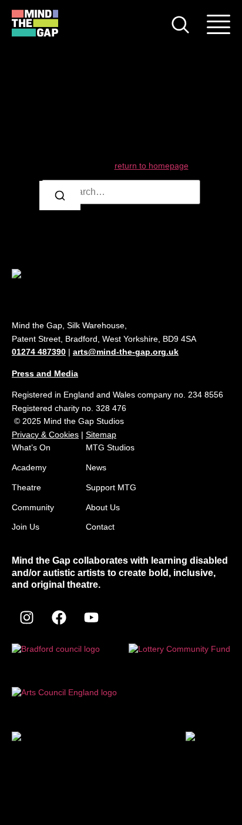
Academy (29, 467)
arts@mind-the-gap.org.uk (126, 351)
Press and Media (45, 373)
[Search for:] (121, 192)
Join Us (25, 526)
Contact (100, 526)
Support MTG (111, 487)
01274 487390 (39, 351)
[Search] (59, 195)
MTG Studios (110, 447)
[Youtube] (91, 617)
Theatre (26, 487)
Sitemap (101, 434)
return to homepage (152, 165)
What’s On (31, 447)
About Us (103, 507)
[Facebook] (58, 617)
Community (33, 507)
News (96, 467)
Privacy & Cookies (45, 434)
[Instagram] (26, 617)
